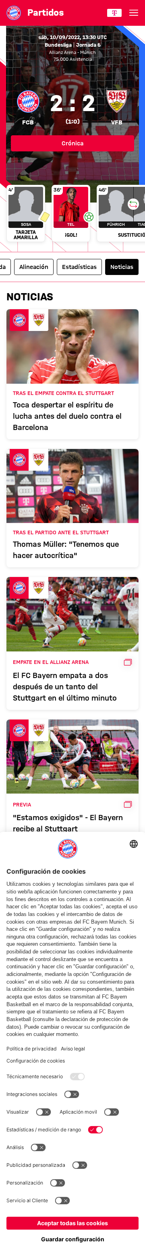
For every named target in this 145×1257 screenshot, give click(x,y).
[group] (72, 214)
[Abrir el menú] (134, 13)
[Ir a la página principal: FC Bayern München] (13, 13)
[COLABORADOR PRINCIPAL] (114, 13)
